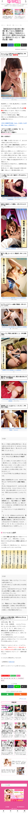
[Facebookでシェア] (5, 524)
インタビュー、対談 (6, 675)
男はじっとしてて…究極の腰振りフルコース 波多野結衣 (14, 297)
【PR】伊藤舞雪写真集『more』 (9, 123)
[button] (24, 45)
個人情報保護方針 (20, 806)
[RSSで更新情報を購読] (20, 694)
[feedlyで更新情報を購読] (7, 694)
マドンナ (16, 429)
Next (27, 14)
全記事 (19, 675)
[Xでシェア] (5, 520)
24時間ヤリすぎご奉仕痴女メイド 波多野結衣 (11, 370)
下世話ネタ (14, 675)
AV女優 (6, 678)
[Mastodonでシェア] (11, 520)
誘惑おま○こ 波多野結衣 (11, 248)
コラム (16, 678)
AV (2, 678)
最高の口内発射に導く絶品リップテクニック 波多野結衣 (14, 98)
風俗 (3, 680)
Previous (1, 14)
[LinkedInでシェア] (14, 527)
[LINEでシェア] (23, 524)
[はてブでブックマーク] (17, 524)
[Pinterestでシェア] (8, 527)
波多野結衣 (22, 678)
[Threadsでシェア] (11, 524)
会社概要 (7, 806)
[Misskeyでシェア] (23, 520)
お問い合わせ (14, 808)
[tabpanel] (7, 14)
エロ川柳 (11, 678)
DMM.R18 (11, 661)
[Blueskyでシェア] (17, 520)
